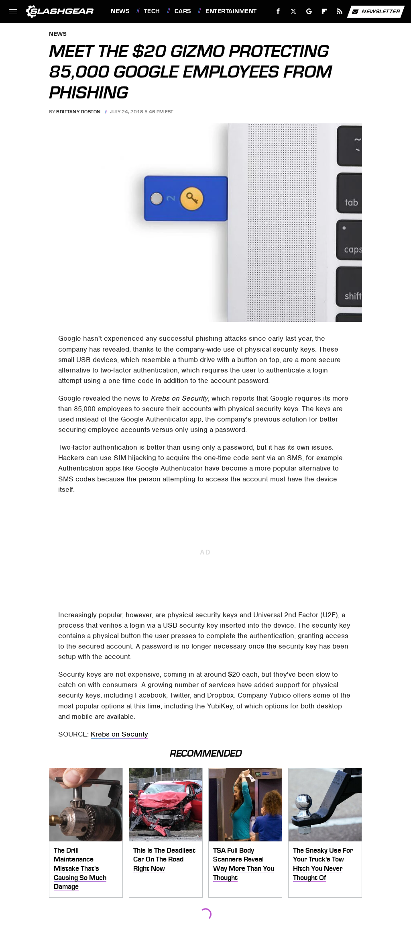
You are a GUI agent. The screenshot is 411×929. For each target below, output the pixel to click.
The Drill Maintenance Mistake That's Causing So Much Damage (80, 868)
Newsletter (381, 11)
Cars (183, 11)
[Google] (309, 11)
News (120, 11)
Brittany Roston (78, 112)
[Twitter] (293, 11)
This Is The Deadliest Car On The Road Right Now (164, 859)
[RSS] (340, 11)
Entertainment (231, 11)
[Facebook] (278, 11)
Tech (152, 11)
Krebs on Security (119, 734)
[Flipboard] (324, 11)
